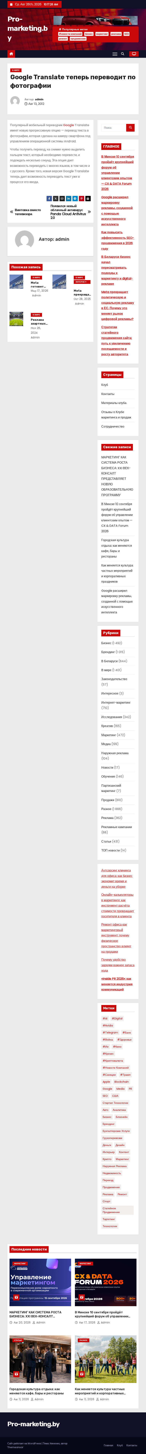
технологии (110, 1226)
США (115, 1096)
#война (108, 1039)
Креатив (107, 726)
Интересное (109, 693)
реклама (116, 34)
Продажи (107, 800)
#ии (106, 1047)
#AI (105, 1018)
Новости (107, 767)
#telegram (110, 1032)
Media (121, 1089)
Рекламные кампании (116, 827)
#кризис (108, 1054)
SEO (126, 34)
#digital (117, 1018)
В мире (16, 70)
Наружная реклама (115, 753)
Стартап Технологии (115, 1103)
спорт (106, 1201)
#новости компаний (70, 34)
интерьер (109, 1152)
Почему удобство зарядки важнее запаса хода (117, 965)
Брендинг (108, 652)
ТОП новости (110, 850)
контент (124, 1152)
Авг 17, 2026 (87, 1322)
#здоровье (124, 1039)
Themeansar (15, 1447)
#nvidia (108, 1025)
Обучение (108, 776)
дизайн (120, 1145)
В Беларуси (109, 661)
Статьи (106, 841)
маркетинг (102, 34)
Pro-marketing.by (27, 28)
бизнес (89, 34)
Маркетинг (108, 735)
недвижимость (112, 1173)
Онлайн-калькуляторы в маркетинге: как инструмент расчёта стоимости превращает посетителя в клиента (117, 906)
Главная (108, 1445)
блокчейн (122, 1117)
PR (130, 1089)
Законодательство (114, 679)
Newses (55, 1443)
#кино (117, 1047)
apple (106, 1082)
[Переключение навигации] (115, 54)
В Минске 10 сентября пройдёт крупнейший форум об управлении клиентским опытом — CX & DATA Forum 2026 (117, 172)
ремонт (63, 38)
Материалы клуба (113, 403)
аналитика (119, 1110)
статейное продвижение (111, 1210)
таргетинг (109, 1219)
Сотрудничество (112, 426)
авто (105, 1110)
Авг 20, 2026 (23, 1322)
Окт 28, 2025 (82, 299)
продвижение (78, 38)
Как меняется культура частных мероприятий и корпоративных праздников (100, 1393)
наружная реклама (115, 1166)
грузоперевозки (112, 1138)
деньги (107, 1145)
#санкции (109, 1075)
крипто (107, 1159)
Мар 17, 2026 (39, 291)
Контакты (107, 394)
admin (39, 99)
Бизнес (106, 643)
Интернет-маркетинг (81, 282)
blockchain (121, 1082)
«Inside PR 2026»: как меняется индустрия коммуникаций (117, 984)
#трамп (125, 1075)
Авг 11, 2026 (22, 1399)
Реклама (107, 818)
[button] (123, 54)
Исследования (111, 717)
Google (68, 125)
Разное (106, 809)
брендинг (108, 1124)
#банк (126, 1032)
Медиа (106, 744)
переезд (108, 1180)
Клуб (104, 385)
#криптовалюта (113, 1061)
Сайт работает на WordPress (24, 1443)
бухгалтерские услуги (116, 1131)
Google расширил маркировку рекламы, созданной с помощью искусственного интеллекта (117, 601)
